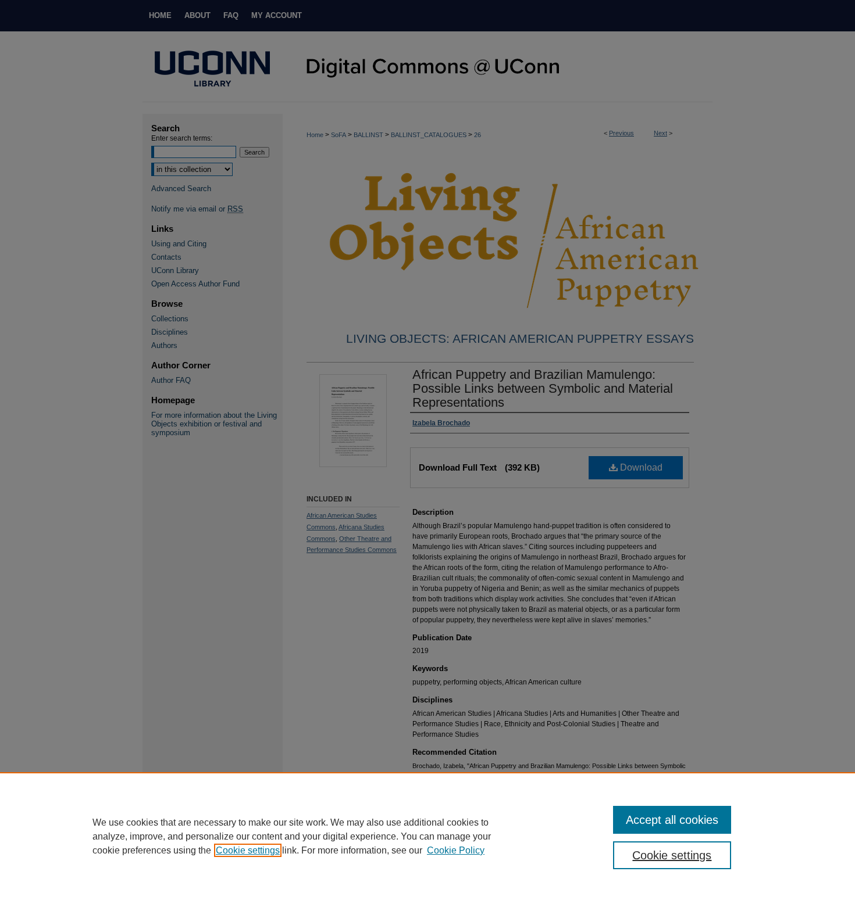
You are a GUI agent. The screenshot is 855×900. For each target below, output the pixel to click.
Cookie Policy (455, 850)
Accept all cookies (672, 819)
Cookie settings (248, 850)
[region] (427, 836)
